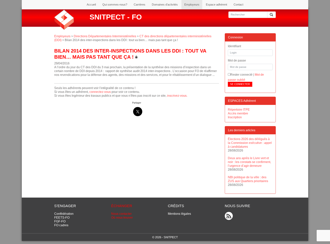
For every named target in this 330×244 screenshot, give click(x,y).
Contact (238, 4)
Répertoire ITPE (239, 109)
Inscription (235, 117)
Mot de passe (237, 60)
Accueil (91, 4)
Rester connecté (241, 74)
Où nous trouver (122, 217)
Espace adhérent (216, 4)
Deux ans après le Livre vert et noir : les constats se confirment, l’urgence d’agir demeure (249, 161)
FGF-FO (60, 221)
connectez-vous (100, 91)
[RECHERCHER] (271, 14)
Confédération (64, 213)
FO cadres (61, 225)
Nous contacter (121, 213)
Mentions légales (179, 213)
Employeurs (191, 4)
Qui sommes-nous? (114, 4)
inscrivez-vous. (177, 95)
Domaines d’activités (165, 4)
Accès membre (238, 113)
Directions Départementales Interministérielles (105, 36)
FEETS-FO (62, 217)
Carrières (139, 4)
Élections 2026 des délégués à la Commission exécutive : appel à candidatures (250, 142)
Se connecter (240, 84)
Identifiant (234, 46)
